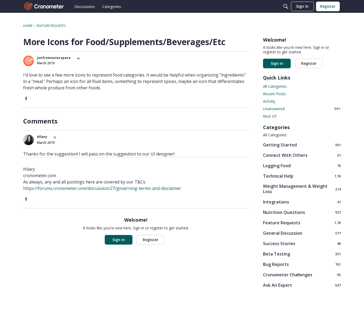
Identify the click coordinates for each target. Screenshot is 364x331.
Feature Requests (302, 222)
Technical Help (302, 176)
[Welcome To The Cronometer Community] (44, 6)
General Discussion (302, 233)
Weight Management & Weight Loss (302, 189)
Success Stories (302, 243)
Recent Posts (274, 93)
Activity (269, 101)
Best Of (269, 116)
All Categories (275, 86)
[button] (28, 60)
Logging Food (302, 165)
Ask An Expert (302, 285)
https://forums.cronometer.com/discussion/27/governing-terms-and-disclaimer (102, 188)
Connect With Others (302, 155)
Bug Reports (302, 264)
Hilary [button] (42, 136)
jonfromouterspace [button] (54, 57)
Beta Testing (302, 254)
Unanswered (302, 108)
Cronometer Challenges (302, 274)
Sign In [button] (118, 239)
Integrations (302, 202)
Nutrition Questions (302, 212)
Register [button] (150, 239)
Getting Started (302, 144)
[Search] (285, 6)
